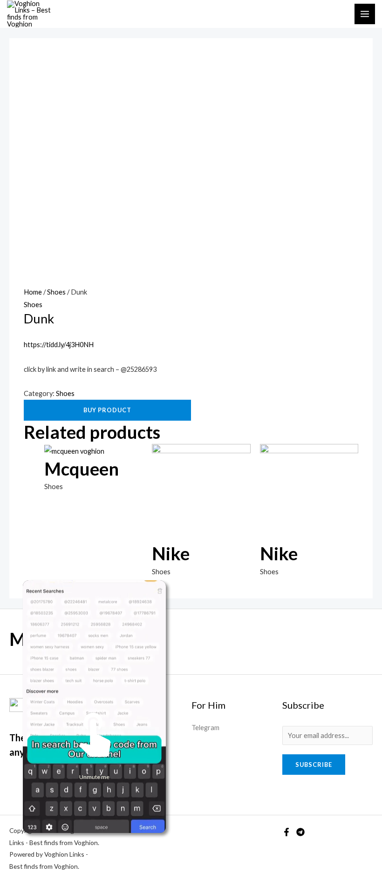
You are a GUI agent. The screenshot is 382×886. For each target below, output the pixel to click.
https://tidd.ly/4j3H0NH (59, 345)
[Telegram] (300, 832)
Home (33, 292)
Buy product (107, 410)
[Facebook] (286, 832)
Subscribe (313, 764)
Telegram (205, 728)
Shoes (56, 292)
